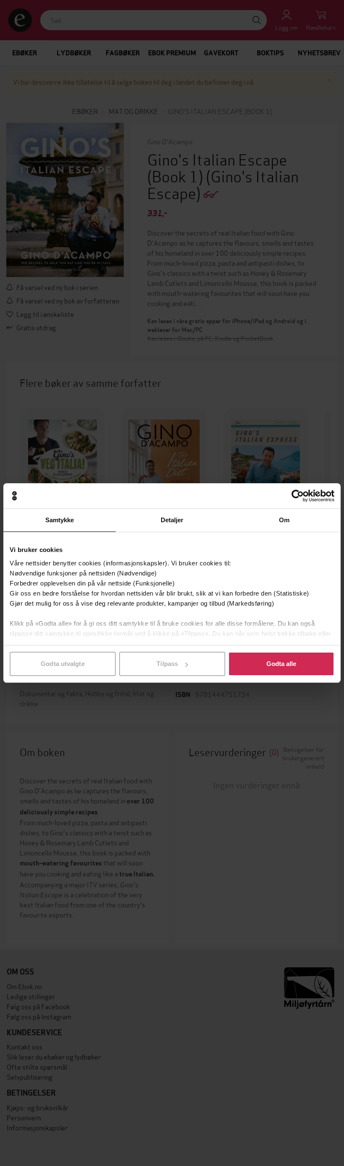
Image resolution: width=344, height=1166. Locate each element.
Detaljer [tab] (172, 519)
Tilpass (167, 663)
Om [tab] (284, 519)
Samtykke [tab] (59, 519)
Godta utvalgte (62, 663)
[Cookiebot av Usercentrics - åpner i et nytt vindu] (297, 496)
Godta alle (281, 663)
